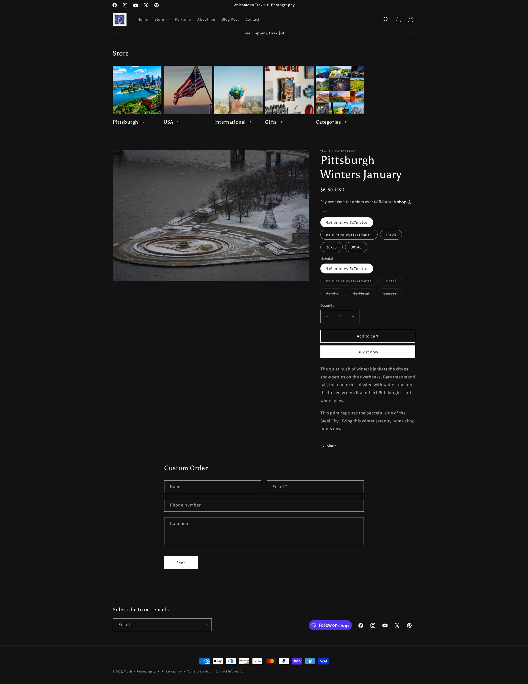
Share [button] (332, 445)
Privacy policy (171, 671)
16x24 (391, 234)
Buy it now (368, 352)
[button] (161, 19)
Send (181, 562)
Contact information (230, 671)
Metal (394, 282)
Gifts (271, 122)
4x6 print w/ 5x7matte (346, 222)
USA (168, 122)
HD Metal (364, 294)
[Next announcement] (413, 33)
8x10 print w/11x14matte (349, 234)
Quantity (327, 305)
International (230, 122)
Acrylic (335, 294)
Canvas (392, 294)
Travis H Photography (139, 671)
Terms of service (198, 671)
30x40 (356, 247)
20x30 (331, 247)
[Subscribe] (205, 625)
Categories (328, 122)
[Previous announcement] (115, 33)
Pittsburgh (125, 122)
